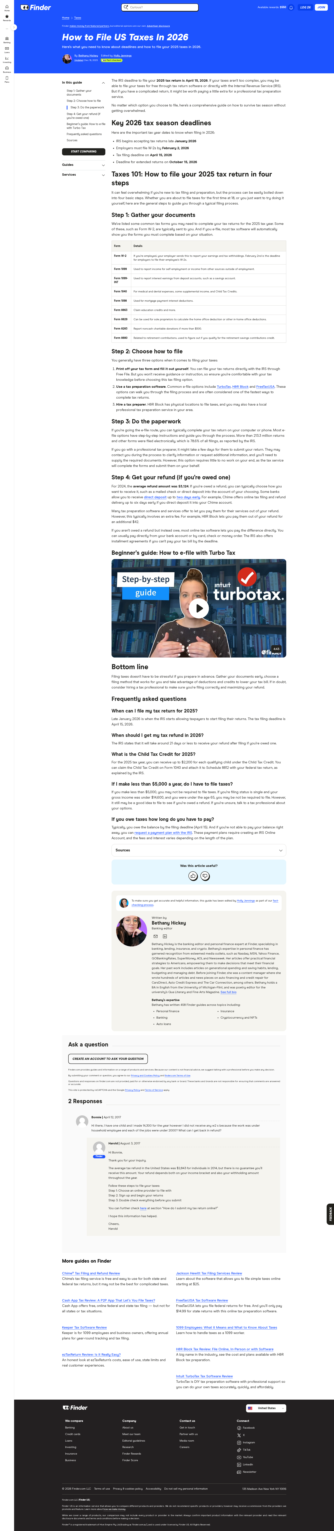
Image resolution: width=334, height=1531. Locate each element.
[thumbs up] (192, 875)
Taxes (77, 17)
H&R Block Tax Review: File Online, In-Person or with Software (225, 1349)
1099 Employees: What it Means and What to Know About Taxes (226, 1327)
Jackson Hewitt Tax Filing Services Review (209, 1273)
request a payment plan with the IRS (163, 833)
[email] (155, 936)
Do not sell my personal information (186, 1488)
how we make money (114, 1509)
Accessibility (153, 1488)
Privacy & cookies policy (128, 1488)
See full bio (229, 992)
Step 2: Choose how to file (84, 100)
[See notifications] (291, 8)
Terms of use (102, 1488)
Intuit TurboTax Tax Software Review (204, 1376)
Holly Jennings (246, 900)
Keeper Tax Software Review (84, 1327)
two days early (188, 497)
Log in (305, 7)
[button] (83, 83)
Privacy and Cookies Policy (145, 1076)
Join (321, 7)
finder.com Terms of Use (177, 1076)
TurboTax (224, 387)
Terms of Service (154, 1090)
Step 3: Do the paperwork (87, 107)
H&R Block (240, 387)
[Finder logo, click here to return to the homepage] (41, 7)
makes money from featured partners (89, 26)
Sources (72, 140)
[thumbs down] (204, 875)
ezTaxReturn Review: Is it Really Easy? (91, 1354)
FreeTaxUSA (265, 387)
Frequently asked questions (84, 134)
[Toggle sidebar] (14, 27)
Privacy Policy (132, 1090)
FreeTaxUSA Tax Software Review (202, 1300)
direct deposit (155, 497)
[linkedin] (165, 936)
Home (65, 17)
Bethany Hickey (169, 923)
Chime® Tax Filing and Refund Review (91, 1273)
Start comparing (83, 151)
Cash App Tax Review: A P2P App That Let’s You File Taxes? (108, 1300)
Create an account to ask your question (108, 1058)
